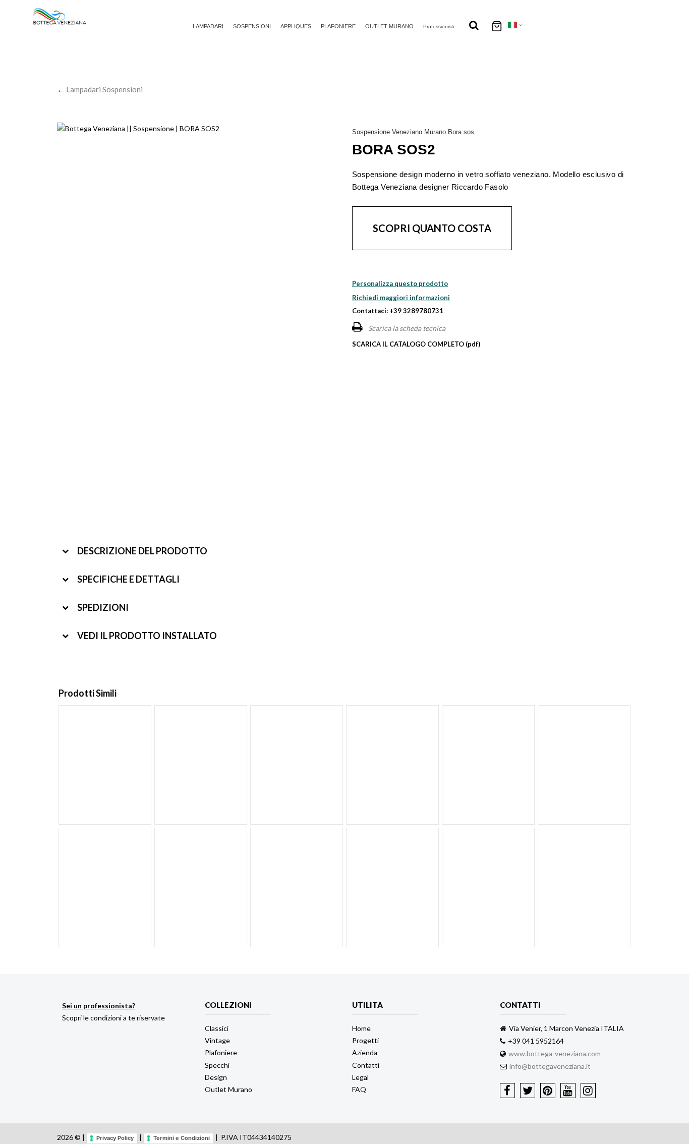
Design (216, 1077)
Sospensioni (252, 26)
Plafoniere (338, 26)
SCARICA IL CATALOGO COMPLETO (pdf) (416, 344)
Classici (216, 1028)
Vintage (217, 1040)
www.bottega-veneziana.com (554, 1053)
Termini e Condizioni (181, 1137)
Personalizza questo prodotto (400, 283)
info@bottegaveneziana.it (550, 1066)
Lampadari (208, 26)
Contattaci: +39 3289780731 (397, 311)
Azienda (364, 1052)
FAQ (359, 1089)
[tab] (347, 543)
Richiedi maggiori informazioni (401, 298)
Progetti (365, 1040)
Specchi (217, 1065)
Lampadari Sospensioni (104, 89)
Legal (360, 1077)
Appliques (295, 26)
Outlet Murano (389, 26)
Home (361, 1028)
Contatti (365, 1065)
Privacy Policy (115, 1137)
